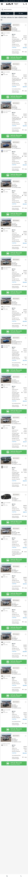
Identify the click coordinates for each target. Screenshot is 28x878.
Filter (22, 13)
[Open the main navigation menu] (2, 4)
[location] (26, 4)
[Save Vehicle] (26, 25)
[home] (12, 4)
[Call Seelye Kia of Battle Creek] (23, 4)
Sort (8, 13)
